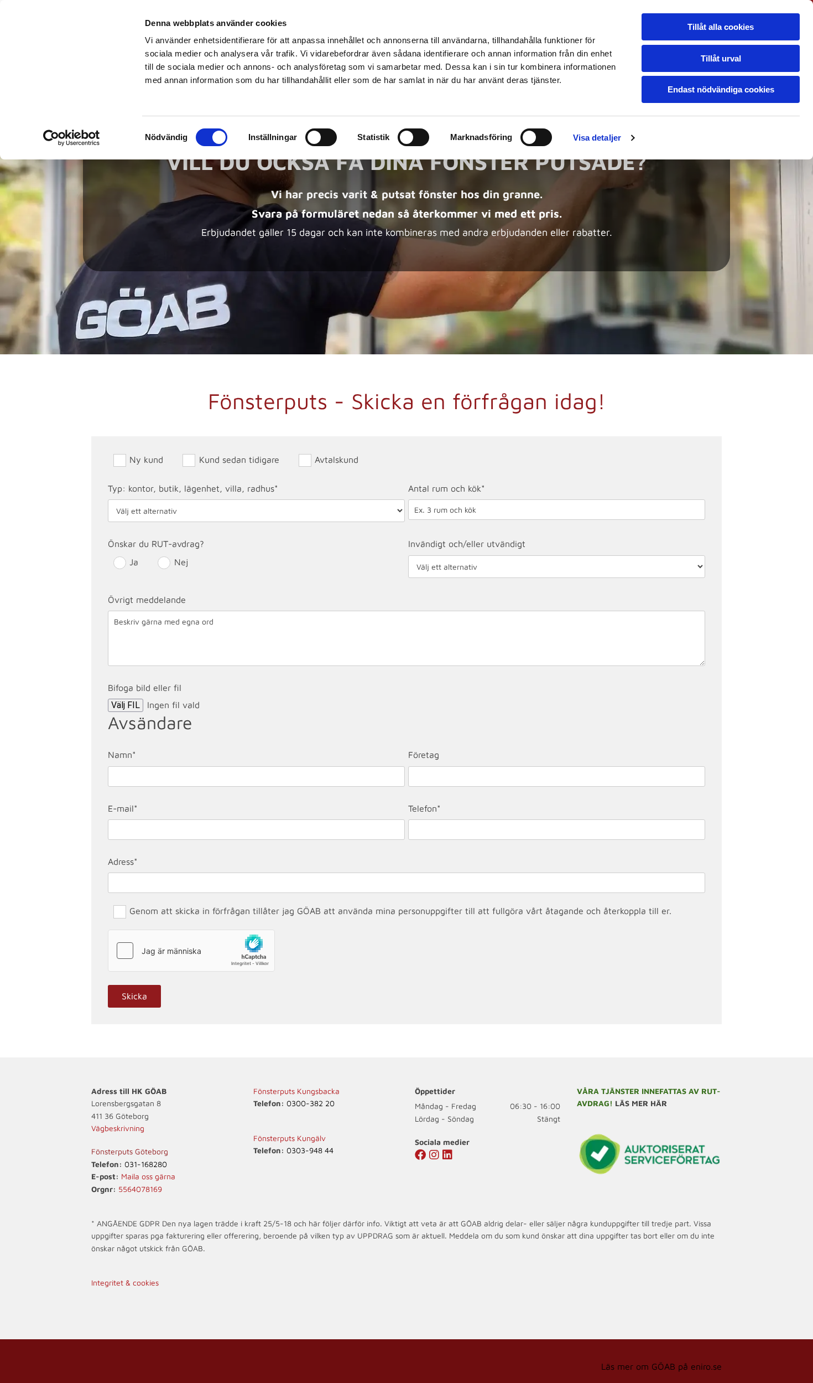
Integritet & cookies (125, 1282)
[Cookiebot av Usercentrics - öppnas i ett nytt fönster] (71, 138)
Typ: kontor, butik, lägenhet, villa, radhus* (193, 488)
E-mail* (123, 808)
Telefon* (424, 808)
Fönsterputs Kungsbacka (296, 1091)
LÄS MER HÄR (641, 1103)
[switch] (321, 137)
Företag (423, 755)
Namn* (122, 755)
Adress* (123, 861)
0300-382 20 (310, 1103)
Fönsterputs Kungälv (289, 1138)
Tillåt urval (721, 58)
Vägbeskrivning (117, 1128)
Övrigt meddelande (147, 600)
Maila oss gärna (148, 1176)
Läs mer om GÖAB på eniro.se (661, 1366)
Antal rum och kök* (446, 488)
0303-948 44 (309, 1150)
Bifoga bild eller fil (144, 688)
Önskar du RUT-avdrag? (156, 544)
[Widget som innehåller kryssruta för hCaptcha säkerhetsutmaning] (191, 951)
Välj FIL (125, 705)
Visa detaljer (597, 137)
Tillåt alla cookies (720, 27)
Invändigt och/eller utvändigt (466, 544)
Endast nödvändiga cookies (721, 89)
